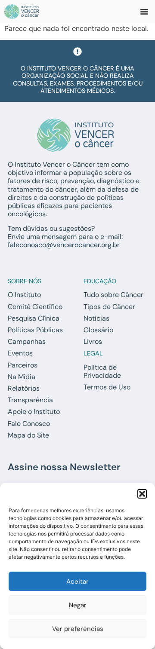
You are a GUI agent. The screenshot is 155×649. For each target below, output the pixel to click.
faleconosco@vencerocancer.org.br (64, 244)
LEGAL (93, 353)
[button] (142, 494)
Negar (78, 605)
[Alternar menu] (144, 11)
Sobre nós (24, 281)
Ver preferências (77, 629)
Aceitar (77, 581)
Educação (100, 281)
